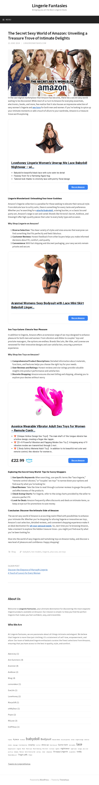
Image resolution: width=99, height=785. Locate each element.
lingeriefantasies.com (34, 43)
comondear (13, 684)
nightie (57, 749)
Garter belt (63, 744)
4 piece (16, 739)
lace (79, 744)
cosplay (31, 744)
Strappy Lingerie (60, 751)
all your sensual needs (41, 525)
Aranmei (11, 666)
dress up (45, 744)
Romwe (21, 752)
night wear (74, 749)
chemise (86, 739)
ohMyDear (12, 708)
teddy (79, 751)
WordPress (44, 780)
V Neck (30, 755)
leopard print (12, 749)
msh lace (51, 749)
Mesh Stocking (37, 749)
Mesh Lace (29, 749)
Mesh (23, 749)
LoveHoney (13, 696)
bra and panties (65, 739)
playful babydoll (45, 210)
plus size (54, 551)
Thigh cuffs (22, 754)
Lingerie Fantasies (49, 5)
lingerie (45, 551)
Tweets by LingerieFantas (19, 764)
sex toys (36, 107)
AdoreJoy (12, 653)
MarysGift (12, 702)
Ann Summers (14, 659)
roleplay (16, 752)
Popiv (10, 714)
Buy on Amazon (78, 187)
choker (10, 745)
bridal (73, 739)
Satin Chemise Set (30, 752)
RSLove (11, 720)
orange (80, 749)
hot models (36, 551)
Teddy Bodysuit (12, 755)
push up (10, 752)
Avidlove (11, 672)
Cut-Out (38, 745)
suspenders (72, 752)
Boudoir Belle (56, 739)
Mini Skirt (45, 749)
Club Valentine (23, 745)
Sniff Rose (12, 727)
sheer (43, 752)
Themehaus (64, 780)
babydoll (26, 551)
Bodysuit (46, 739)
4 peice (10, 739)
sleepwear (49, 752)
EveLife (11, 690)
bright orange (79, 739)
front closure (53, 745)
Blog (13, 551)
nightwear (65, 748)
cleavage (15, 745)
